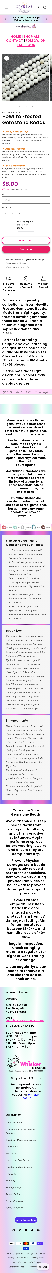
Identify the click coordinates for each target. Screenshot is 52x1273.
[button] (6, 7)
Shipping (5, 189)
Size (4, 194)
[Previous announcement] (5, 19)
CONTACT (15, 40)
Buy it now (26, 249)
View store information (17, 267)
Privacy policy (38, 1258)
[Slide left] (19, 106)
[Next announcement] (46, 19)
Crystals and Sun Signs (24, 1254)
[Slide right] (32, 106)
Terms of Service (15, 1201)
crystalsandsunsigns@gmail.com (25, 1020)
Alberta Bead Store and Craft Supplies (21, 1131)
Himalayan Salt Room (17, 1160)
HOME (16, 36)
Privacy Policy (13, 1187)
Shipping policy (35, 1262)
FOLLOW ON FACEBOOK (31, 42)
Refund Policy (13, 1194)
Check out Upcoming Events (21, 1140)
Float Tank (11, 1153)
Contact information (18, 1267)
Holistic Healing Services (19, 1167)
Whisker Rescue (30, 1096)
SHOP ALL (31, 36)
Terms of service (19, 1262)
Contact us (12, 1146)
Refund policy (23, 1258)
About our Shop (14, 1122)
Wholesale (11, 1174)
